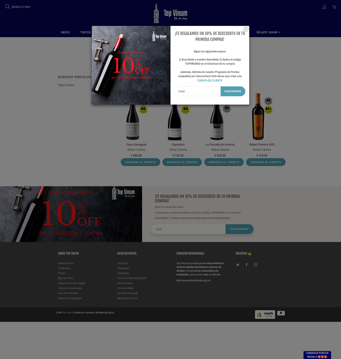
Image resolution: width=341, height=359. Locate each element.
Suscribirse (233, 91)
